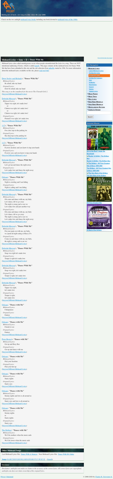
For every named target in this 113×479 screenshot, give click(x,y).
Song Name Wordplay (95, 104)
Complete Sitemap (94, 110)
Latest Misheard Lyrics (96, 71)
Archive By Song (94, 75)
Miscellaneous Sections (96, 107)
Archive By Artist (94, 73)
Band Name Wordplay (95, 102)
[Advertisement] (56, 39)
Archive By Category (95, 78)
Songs (4, 459)
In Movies (92, 82)
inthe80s (52, 68)
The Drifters (7, 430)
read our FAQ (44, 70)
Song (21, 59)
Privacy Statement (7, 476)
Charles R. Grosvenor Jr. (103, 476)
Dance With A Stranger (29, 454)
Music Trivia (92, 96)
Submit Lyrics (93, 91)
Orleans (5, 177)
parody (37, 65)
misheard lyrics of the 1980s (67, 19)
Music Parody (93, 94)
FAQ (90, 80)
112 (3, 125)
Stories (91, 89)
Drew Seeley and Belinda (12, 78)
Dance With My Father (66, 454)
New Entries (93, 85)
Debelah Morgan (8, 98)
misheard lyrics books (28, 19)
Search (49, 459)
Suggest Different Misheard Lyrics (14, 94)
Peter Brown (7, 339)
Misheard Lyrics (9, 59)
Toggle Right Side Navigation (105, 58)
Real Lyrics (92, 99)
